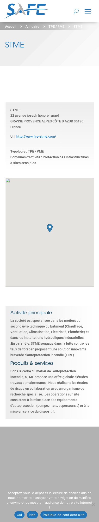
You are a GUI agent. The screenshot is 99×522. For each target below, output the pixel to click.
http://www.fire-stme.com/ (36, 136)
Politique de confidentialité (64, 515)
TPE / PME (56, 26)
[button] (50, 228)
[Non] (93, 504)
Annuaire (32, 26)
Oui (19, 515)
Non (32, 515)
